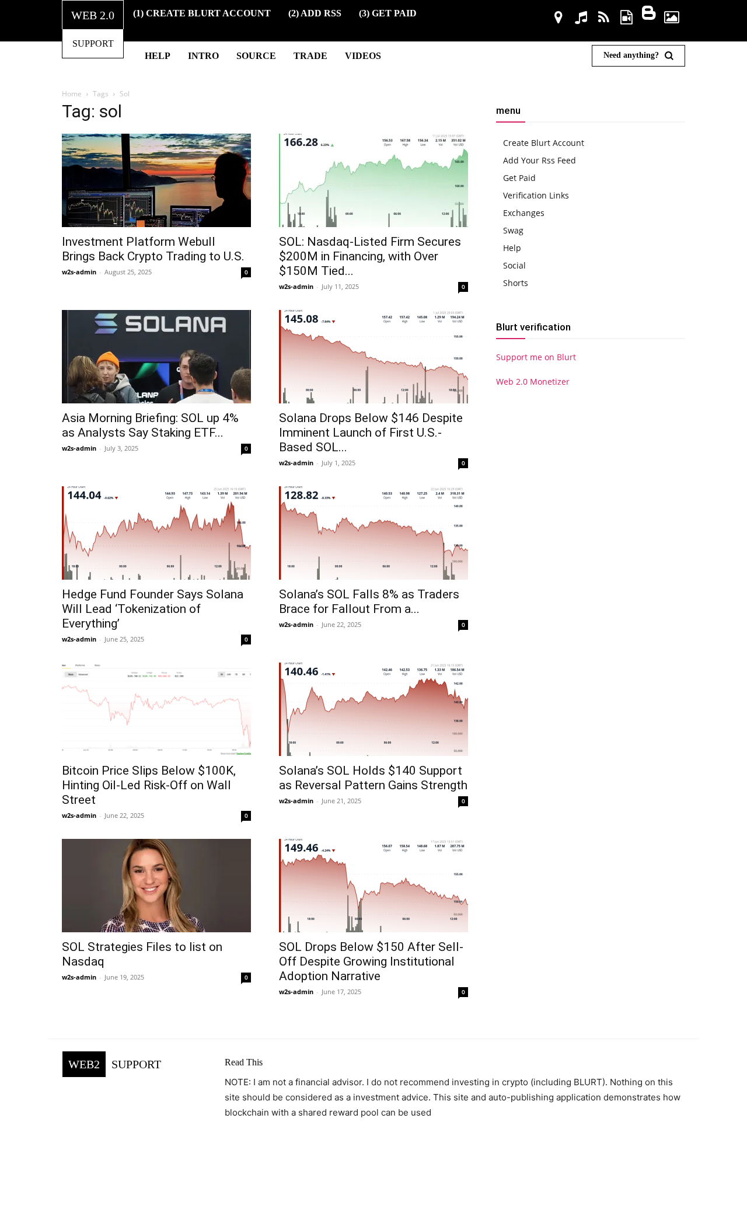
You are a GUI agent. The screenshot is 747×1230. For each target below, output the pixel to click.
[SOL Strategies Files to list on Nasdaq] (156, 885)
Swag (513, 230)
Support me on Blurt (536, 357)
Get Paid (519, 177)
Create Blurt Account (543, 142)
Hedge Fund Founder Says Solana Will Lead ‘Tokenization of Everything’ (152, 608)
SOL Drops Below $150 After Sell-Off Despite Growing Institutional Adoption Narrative (371, 961)
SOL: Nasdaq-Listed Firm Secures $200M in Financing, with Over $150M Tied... (370, 256)
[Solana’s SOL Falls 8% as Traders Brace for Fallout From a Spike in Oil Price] (373, 533)
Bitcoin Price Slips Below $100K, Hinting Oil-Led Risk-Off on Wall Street (149, 785)
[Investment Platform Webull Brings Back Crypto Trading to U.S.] (156, 180)
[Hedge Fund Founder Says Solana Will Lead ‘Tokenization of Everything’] (156, 533)
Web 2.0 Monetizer (533, 381)
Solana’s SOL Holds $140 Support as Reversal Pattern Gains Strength (373, 778)
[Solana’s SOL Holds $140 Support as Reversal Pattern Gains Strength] (373, 709)
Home (72, 94)
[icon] (558, 19)
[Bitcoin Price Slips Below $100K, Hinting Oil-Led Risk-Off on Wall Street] (156, 709)
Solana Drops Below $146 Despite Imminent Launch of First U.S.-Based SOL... (371, 432)
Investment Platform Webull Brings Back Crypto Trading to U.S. (153, 249)
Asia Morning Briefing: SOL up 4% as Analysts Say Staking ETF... (150, 425)
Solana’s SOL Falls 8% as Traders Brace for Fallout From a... (369, 601)
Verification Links (536, 195)
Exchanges (523, 212)
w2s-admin (79, 271)
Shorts (515, 282)
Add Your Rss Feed (539, 160)
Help (512, 247)
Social (514, 265)
